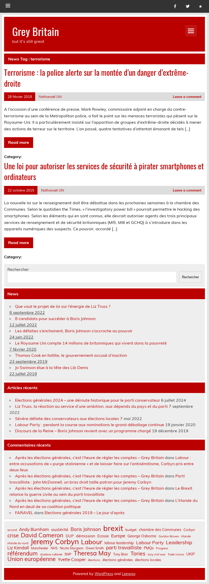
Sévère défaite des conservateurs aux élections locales (67, 418)
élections (94, 560)
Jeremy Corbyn (55, 541)
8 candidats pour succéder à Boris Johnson (55, 318)
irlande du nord (17, 543)
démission (85, 536)
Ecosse (103, 536)
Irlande (186, 536)
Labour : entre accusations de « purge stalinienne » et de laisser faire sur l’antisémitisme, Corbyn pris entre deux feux (101, 463)
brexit (113, 528)
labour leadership (119, 543)
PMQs (149, 548)
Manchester (39, 548)
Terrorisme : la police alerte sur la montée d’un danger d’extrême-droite (96, 78)
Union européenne (31, 559)
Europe (118, 536)
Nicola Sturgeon (71, 548)
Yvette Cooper (72, 559)
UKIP (190, 554)
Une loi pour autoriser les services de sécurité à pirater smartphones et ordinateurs (104, 171)
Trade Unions (176, 554)
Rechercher (18, 269)
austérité (59, 529)
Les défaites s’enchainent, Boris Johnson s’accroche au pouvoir (74, 330)
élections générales (117, 560)
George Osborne (141, 536)
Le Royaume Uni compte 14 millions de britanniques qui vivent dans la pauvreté (91, 343)
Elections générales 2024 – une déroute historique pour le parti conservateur (87, 400)
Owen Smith (95, 548)
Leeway (128, 574)
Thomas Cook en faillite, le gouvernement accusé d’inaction (71, 355)
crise (13, 535)
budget (131, 529)
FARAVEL (24, 512)
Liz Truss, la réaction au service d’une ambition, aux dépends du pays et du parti (91, 406)
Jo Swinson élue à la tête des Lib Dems (51, 367)
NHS (54, 548)
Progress (162, 548)
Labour (91, 542)
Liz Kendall (18, 548)
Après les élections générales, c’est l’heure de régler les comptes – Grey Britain (89, 457)
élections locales (148, 560)
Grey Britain (35, 31)
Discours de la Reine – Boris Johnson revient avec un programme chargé (83, 430)
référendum (22, 553)
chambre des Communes (160, 529)
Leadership (179, 542)
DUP (70, 536)
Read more (18, 142)
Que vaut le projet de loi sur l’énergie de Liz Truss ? (62, 306)
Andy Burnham (34, 529)
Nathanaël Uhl (50, 96)
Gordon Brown (169, 536)
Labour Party (150, 542)
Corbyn (189, 529)
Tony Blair (120, 554)
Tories (138, 553)
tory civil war (156, 554)
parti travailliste (123, 547)
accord (12, 529)
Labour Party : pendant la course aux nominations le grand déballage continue (89, 424)
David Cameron (42, 535)
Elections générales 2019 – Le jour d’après (85, 512)
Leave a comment (187, 96)
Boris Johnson (86, 529)
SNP (67, 554)
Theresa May (92, 553)
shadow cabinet (51, 554)
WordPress (104, 574)
